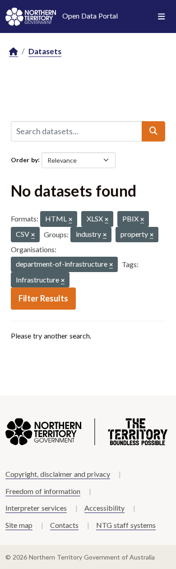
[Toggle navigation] (161, 16)
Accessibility (104, 507)
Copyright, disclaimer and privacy (57, 474)
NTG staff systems (126, 525)
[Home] (13, 52)
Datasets (44, 51)
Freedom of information (42, 491)
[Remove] (70, 219)
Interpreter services (36, 507)
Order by (24, 159)
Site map (18, 525)
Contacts (64, 525)
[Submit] (153, 131)
